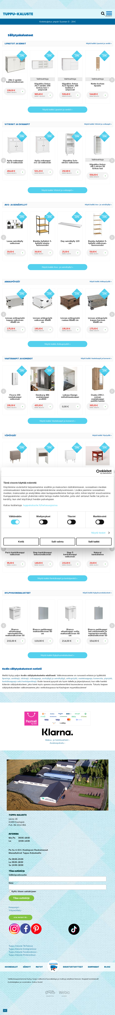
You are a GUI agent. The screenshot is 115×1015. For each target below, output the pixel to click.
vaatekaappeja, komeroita (90, 678)
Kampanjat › (14, 907)
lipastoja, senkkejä (11, 678)
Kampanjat (93, 967)
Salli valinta (57, 541)
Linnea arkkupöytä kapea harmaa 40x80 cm (97, 320)
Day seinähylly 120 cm (70, 242)
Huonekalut (11, 967)
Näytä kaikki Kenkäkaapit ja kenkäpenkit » (57, 578)
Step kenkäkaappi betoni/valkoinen (42, 553)
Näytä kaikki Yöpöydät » (102, 435)
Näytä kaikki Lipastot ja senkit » (99, 43)
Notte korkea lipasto (97, 85)
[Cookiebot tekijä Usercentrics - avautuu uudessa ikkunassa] (98, 471)
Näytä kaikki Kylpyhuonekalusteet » (97, 593)
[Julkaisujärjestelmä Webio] (63, 996)
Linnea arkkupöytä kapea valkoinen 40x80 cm (15, 320)
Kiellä (21, 541)
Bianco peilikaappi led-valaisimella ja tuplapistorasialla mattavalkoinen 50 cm (97, 633)
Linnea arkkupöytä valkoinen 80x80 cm (42, 320)
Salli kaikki (93, 541)
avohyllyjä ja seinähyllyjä (53, 678)
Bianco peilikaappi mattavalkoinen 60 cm (42, 631)
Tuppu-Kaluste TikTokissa (21, 946)
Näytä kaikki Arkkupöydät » (101, 281)
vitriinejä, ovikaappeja (31, 678)
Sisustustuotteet (73, 967)
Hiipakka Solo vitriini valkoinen (70, 162)
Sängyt (27, 967)
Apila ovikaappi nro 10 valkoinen (42, 162)
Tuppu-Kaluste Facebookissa (22, 952)
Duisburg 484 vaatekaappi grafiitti (42, 397)
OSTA (49, 91)
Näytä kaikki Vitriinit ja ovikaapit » (98, 124)
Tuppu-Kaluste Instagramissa (22, 949)
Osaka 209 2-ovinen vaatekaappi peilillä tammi (98, 398)
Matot (39, 967)
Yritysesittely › (15, 910)
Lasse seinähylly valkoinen (15, 242)
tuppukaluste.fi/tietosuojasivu (40, 505)
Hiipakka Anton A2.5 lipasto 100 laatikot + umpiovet (70, 87)
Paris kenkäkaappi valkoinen (15, 553)
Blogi (107, 967)
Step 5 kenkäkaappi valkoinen (70, 554)
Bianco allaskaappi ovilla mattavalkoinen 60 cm (70, 632)
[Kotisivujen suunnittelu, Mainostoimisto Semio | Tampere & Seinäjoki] (51, 996)
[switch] (43, 522)
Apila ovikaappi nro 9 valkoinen (15, 162)
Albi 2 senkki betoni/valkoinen (15, 81)
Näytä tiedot (98, 532)
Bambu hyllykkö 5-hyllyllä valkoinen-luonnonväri (97, 243)
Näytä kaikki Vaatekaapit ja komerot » (96, 358)
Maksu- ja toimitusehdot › (57, 740)
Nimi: (11, 883)
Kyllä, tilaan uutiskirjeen (24, 891)
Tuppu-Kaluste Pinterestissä (22, 955)
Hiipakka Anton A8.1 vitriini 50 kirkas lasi (98, 166)
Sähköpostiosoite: (18, 874)
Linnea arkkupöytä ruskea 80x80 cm (70, 319)
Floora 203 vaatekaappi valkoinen (15, 397)
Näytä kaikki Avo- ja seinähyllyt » (98, 205)
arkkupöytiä (71, 678)
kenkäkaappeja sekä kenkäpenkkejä (19, 681)
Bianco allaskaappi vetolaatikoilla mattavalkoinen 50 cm (14, 633)
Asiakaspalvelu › (57, 743)
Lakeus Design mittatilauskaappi (70, 396)
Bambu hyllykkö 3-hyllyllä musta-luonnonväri (42, 243)
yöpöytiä (108, 678)
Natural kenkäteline (98, 553)
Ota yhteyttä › (21, 917)
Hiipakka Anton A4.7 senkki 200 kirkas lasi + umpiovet (42, 87)
